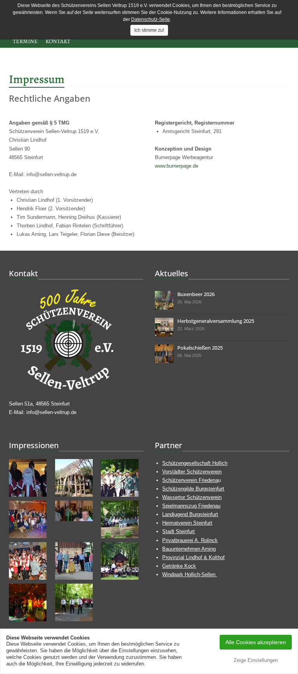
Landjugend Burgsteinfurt (190, 514)
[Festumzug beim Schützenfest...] (76, 602)
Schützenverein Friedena (190, 480)
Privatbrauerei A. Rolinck (190, 540)
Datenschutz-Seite (150, 19)
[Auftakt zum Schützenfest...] (122, 478)
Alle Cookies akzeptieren (255, 642)
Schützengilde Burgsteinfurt (193, 489)
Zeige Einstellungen (256, 660)
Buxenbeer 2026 (196, 294)
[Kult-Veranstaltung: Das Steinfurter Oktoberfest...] (30, 561)
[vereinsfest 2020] (76, 511)
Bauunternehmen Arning (189, 549)
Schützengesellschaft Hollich (194, 463)
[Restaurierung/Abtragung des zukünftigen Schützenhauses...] (76, 478)
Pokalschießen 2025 (200, 347)
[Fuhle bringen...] (30, 519)
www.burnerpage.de (176, 166)
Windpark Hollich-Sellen (189, 574)
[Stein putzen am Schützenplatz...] (76, 561)
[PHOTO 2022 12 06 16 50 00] (30, 478)
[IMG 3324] (164, 300)
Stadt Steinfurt (178, 531)
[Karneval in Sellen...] (30, 602)
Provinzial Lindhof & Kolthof (193, 557)
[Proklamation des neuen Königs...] (122, 519)
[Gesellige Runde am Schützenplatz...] (122, 561)
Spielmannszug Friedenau (191, 506)
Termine (25, 41)
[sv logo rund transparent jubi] (76, 339)
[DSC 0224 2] (164, 354)
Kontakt (57, 41)
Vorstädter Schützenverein (192, 472)
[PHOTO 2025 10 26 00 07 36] (164, 327)
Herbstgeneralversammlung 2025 (215, 320)
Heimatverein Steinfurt (187, 523)
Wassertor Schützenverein (192, 497)
